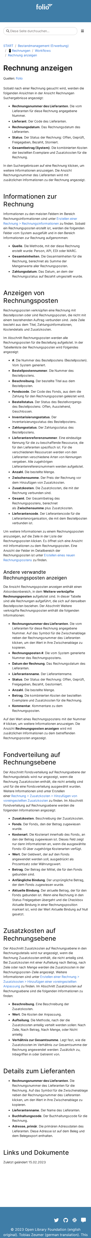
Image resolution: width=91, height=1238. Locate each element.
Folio (19, 78)
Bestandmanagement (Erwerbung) (43, 46)
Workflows (43, 50)
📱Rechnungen (19, 50)
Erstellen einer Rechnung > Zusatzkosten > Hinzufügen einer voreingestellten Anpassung (41, 981)
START (8, 46)
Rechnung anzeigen (22, 55)
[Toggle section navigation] (82, 31)
